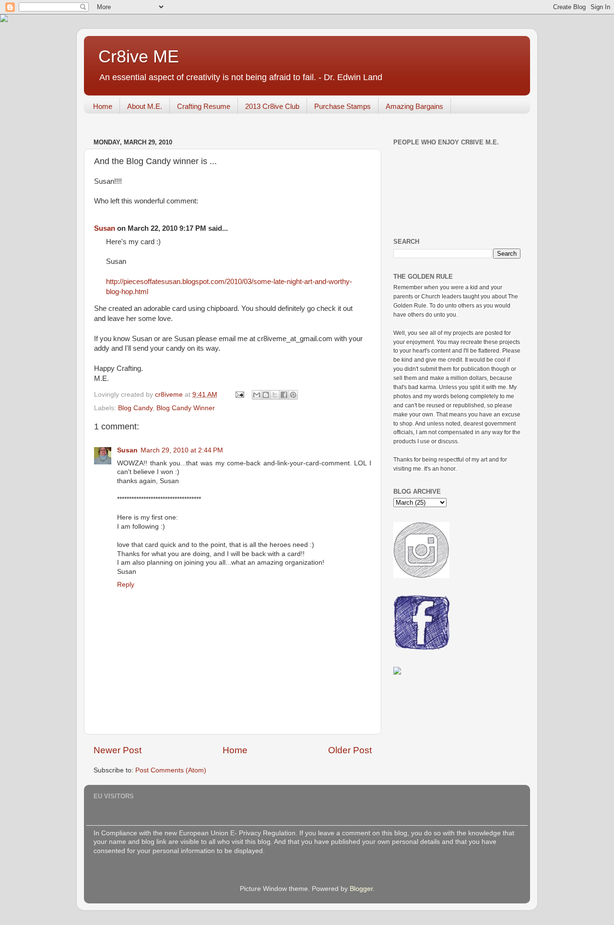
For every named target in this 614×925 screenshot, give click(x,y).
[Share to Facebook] (284, 395)
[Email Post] (239, 394)
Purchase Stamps (342, 106)
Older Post (350, 750)
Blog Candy (135, 408)
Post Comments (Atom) (170, 770)
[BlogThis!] (266, 395)
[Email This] (256, 395)
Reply (125, 584)
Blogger (361, 888)
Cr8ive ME (138, 56)
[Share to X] (275, 395)
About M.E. (144, 106)
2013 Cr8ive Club (272, 106)
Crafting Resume (203, 106)
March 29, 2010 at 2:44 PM (182, 450)
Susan (104, 228)
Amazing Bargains (414, 106)
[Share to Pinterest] (293, 395)
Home (102, 106)
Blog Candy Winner (185, 408)
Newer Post (118, 750)
